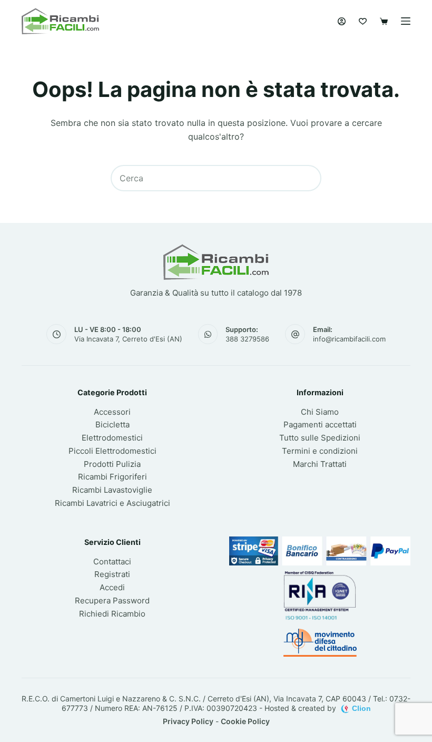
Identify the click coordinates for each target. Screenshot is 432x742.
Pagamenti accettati (320, 424)
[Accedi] (342, 21)
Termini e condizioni (320, 451)
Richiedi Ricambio (112, 614)
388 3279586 (247, 339)
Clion (361, 708)
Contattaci (112, 561)
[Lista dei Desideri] (363, 21)
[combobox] (204, 178)
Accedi (112, 587)
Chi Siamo (320, 412)
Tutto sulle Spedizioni (319, 438)
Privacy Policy (188, 721)
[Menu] (405, 21)
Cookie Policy (245, 721)
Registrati (112, 574)
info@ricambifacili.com (349, 339)
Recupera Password (112, 600)
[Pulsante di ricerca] (308, 178)
